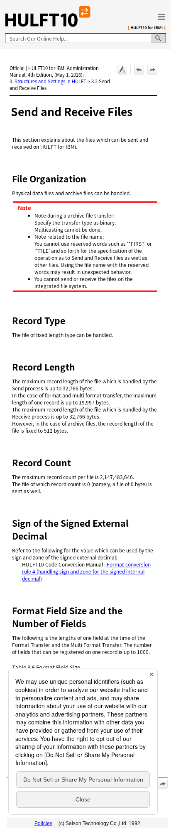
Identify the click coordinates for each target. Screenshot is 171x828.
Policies (43, 823)
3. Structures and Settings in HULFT (48, 81)
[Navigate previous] (139, 70)
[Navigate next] (152, 70)
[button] (158, 38)
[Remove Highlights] (122, 70)
